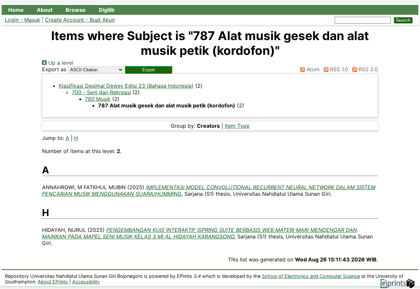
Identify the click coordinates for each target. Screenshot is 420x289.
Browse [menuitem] (76, 10)
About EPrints (53, 281)
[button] (148, 70)
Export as (54, 69)
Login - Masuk (22, 19)
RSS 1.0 (338, 69)
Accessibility (86, 281)
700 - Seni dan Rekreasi (101, 92)
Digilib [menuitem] (107, 10)
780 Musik (98, 99)
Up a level (60, 62)
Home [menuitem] (16, 10)
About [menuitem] (44, 10)
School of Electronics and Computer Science (311, 276)
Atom (312, 69)
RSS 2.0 (367, 69)
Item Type (237, 125)
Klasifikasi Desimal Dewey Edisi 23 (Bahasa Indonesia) (126, 85)
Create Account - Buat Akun (80, 19)
